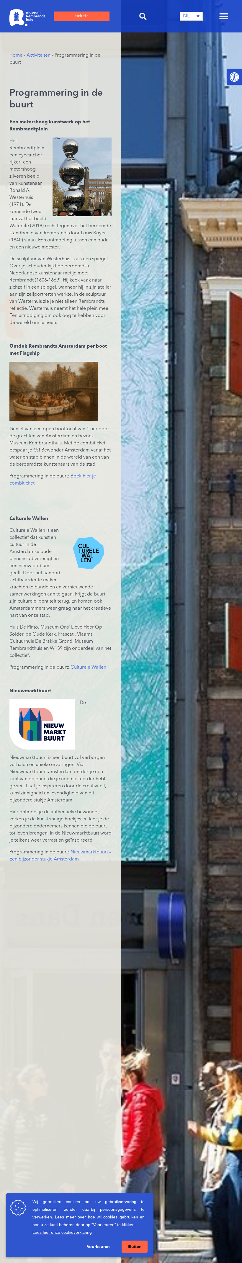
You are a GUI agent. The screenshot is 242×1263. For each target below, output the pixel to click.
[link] (234, 77)
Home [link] (15, 55)
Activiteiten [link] (38, 55)
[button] (143, 16)
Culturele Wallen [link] (88, 667)
